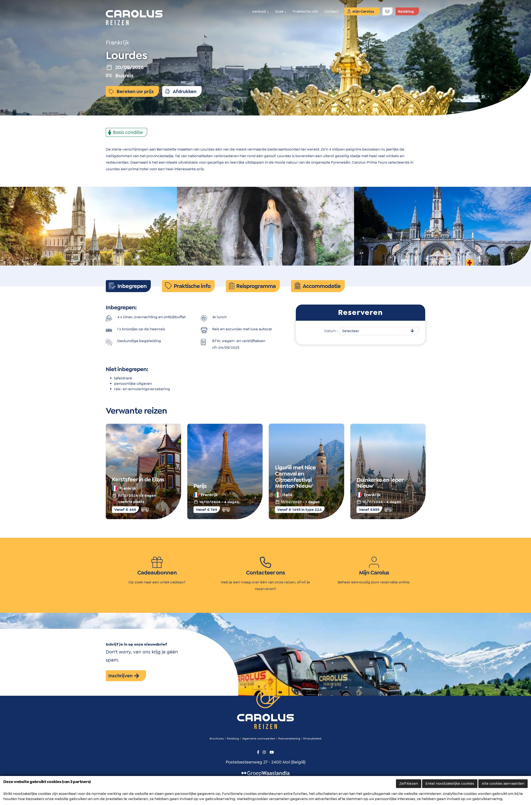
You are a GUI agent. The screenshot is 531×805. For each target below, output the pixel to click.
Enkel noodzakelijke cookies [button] (449, 783)
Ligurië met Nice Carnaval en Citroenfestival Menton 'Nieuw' (295, 477)
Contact (331, 11)
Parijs (200, 486)
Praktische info (305, 11)
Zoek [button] (279, 11)
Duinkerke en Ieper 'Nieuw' (380, 483)
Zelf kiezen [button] (408, 783)
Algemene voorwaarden (258, 738)
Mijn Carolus (363, 11)
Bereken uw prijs (135, 91)
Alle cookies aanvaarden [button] (503, 783)
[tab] (128, 286)
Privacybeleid (312, 738)
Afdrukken (184, 91)
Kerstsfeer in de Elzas (138, 479)
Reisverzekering (289, 738)
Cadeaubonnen (157, 572)
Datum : (331, 330)
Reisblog (406, 11)
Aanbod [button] (259, 11)
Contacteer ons (265, 572)
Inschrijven (121, 676)
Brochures (217, 738)
